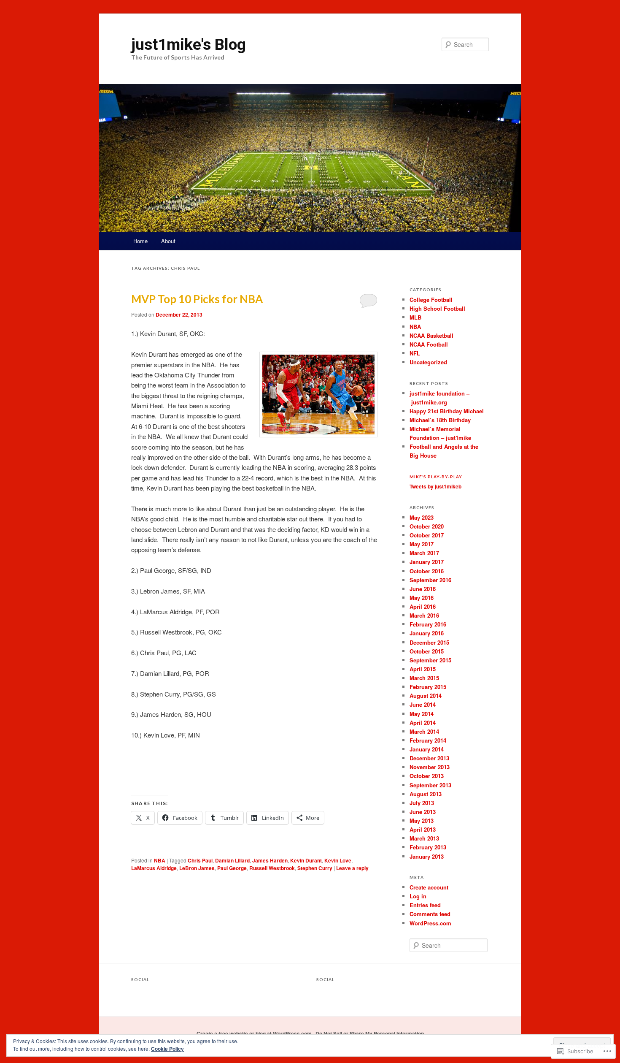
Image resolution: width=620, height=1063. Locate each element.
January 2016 (427, 633)
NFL (415, 353)
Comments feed (430, 914)
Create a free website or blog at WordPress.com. (255, 1033)
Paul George (232, 868)
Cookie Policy (167, 1048)
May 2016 (422, 598)
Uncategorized (428, 362)
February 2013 (428, 847)
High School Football (437, 308)
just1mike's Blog (188, 44)
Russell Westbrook (272, 868)
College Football (431, 300)
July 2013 (422, 803)
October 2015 (427, 651)
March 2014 (424, 731)
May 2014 (422, 714)
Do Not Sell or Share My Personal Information (369, 1033)
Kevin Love (337, 860)
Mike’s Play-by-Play (436, 476)
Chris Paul (200, 860)
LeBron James (197, 868)
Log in (418, 896)
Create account (429, 887)
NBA (159, 860)
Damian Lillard (232, 860)
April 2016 (423, 606)
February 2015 (428, 687)
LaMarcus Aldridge (154, 868)
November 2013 (430, 767)
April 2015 (423, 669)
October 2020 (427, 526)
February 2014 (428, 740)
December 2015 (429, 642)
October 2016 (427, 571)
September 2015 (430, 660)
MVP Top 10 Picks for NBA (197, 299)
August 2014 (426, 695)
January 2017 (427, 562)
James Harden (270, 860)
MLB (415, 317)
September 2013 (430, 785)
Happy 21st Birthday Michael (447, 411)
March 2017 (424, 553)
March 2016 (424, 615)
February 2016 (428, 624)
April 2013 (423, 829)
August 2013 (426, 794)
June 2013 (423, 812)
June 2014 (423, 704)
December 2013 (429, 758)
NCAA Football (429, 344)
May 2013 (422, 820)
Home (140, 241)
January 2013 (427, 856)
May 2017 (422, 544)
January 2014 (427, 749)
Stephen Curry (314, 868)
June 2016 (423, 589)
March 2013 (424, 838)
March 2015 (424, 678)
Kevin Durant (306, 860)
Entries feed (425, 905)
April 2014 (423, 723)
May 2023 (422, 517)
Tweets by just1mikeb (435, 486)
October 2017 (427, 535)
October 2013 (427, 776)
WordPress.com (430, 923)
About (168, 241)
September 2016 (430, 580)
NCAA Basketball (431, 335)
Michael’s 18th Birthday (440, 420)
